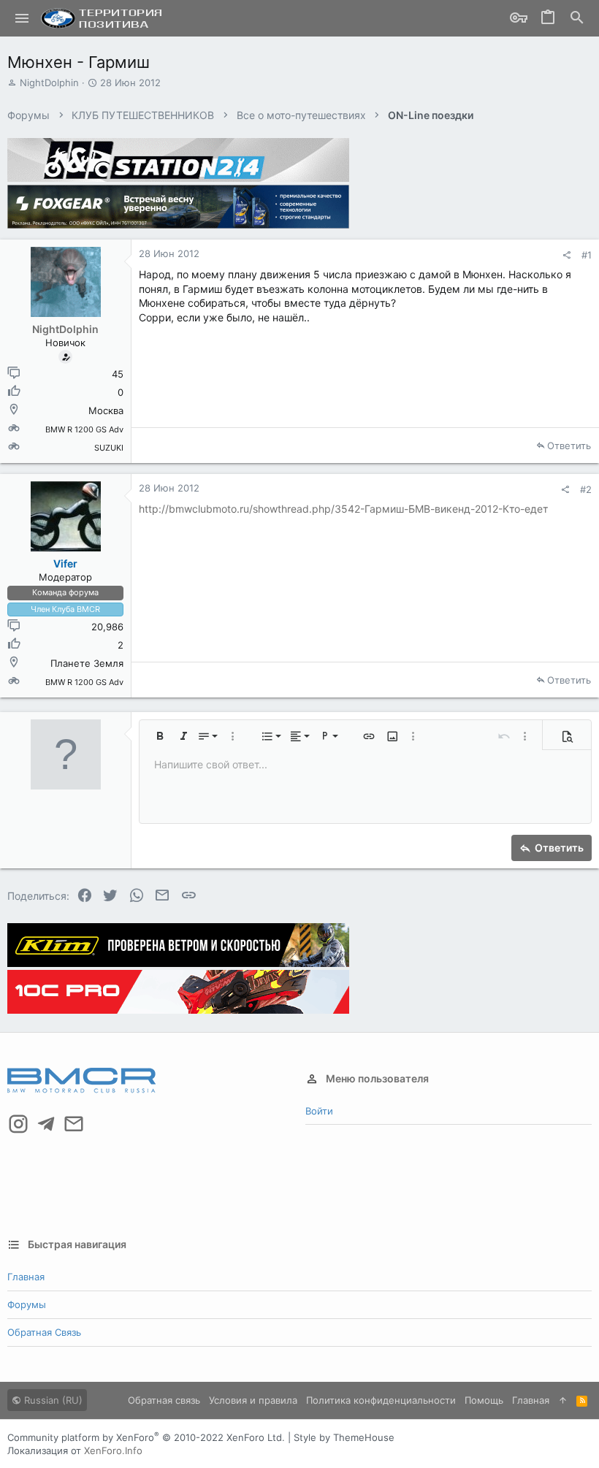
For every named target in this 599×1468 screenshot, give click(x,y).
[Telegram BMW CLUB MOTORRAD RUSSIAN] (46, 1124)
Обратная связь (44, 1332)
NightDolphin (49, 82)
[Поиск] (577, 18)
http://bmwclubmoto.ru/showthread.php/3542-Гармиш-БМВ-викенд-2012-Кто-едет (343, 508)
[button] (22, 18)
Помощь (484, 1400)
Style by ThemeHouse (344, 1437)
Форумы (26, 1304)
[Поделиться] (566, 255)
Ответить (569, 445)
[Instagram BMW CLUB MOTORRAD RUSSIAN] (18, 1124)
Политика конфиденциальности (381, 1400)
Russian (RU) (52, 1400)
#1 (586, 255)
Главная (26, 1276)
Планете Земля (86, 663)
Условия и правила (253, 1400)
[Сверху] (563, 1400)
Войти (319, 1111)
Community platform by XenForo (146, 1437)
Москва (105, 410)
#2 (586, 489)
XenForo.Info (113, 1450)
